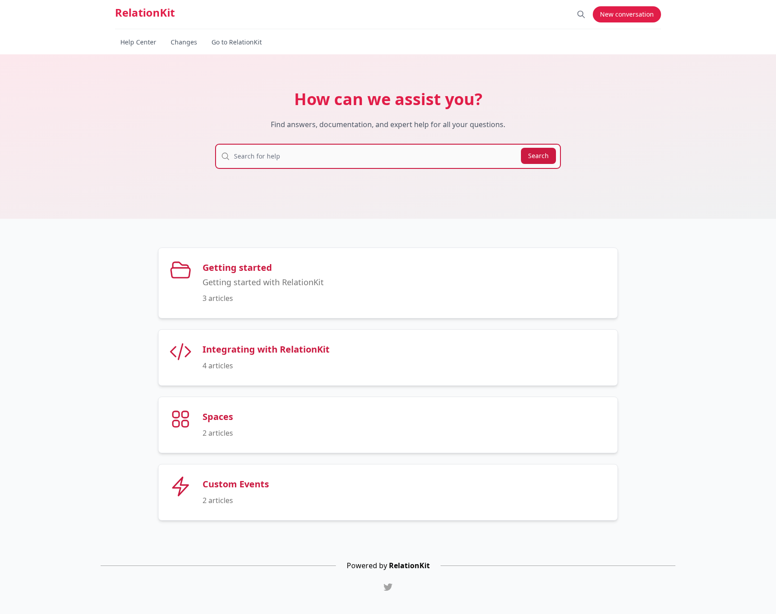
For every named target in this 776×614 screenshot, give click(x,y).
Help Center (138, 42)
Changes (184, 42)
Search (538, 155)
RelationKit (145, 12)
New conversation (627, 14)
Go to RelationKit (237, 42)
